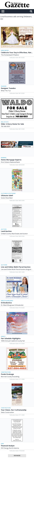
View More (17, 455)
